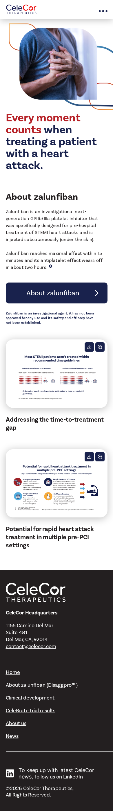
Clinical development (30, 698)
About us (16, 723)
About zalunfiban (52, 293)
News (12, 736)
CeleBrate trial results (30, 710)
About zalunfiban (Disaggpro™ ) (42, 685)
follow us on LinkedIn (58, 777)
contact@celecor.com (31, 646)
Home (13, 672)
